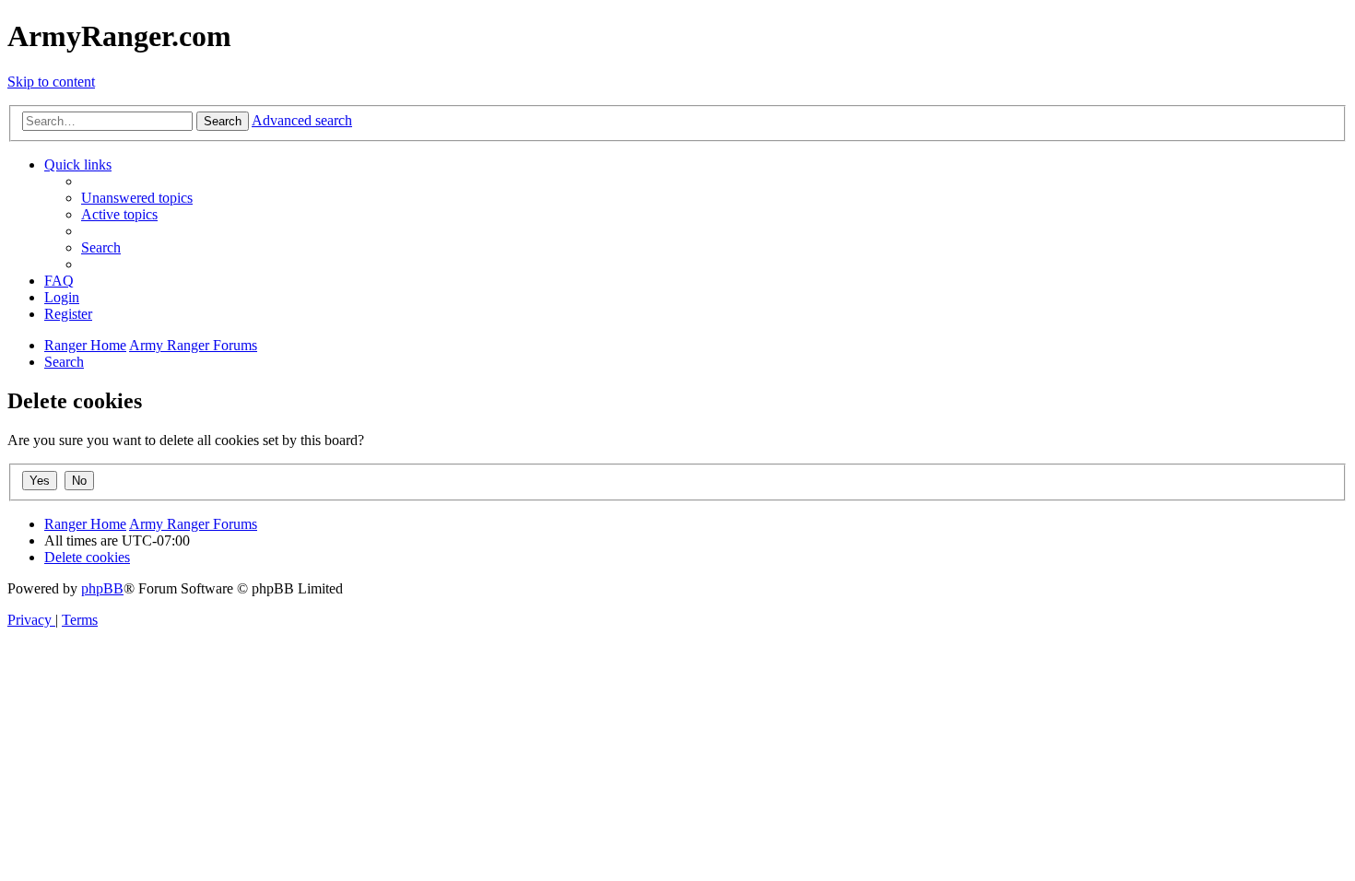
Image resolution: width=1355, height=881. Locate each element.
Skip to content (51, 81)
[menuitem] (137, 198)
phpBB (102, 588)
